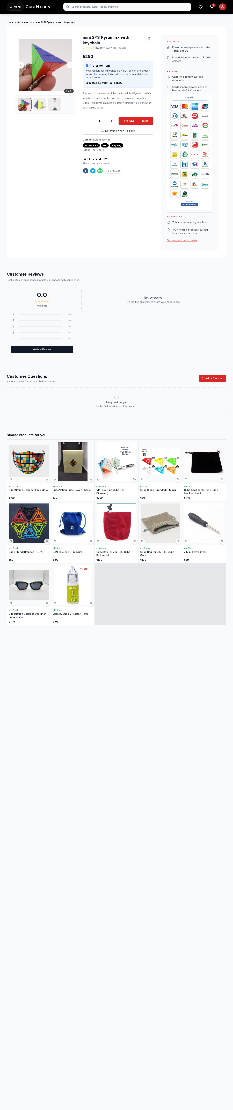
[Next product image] (70, 65)
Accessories (24, 22)
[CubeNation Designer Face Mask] (29, 470)
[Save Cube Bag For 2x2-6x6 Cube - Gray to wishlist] (142, 541)
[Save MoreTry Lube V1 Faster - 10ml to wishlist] (54, 603)
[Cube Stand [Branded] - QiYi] (29, 532)
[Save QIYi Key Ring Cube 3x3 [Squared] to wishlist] (98, 479)
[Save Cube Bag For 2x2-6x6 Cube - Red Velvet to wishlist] (98, 541)
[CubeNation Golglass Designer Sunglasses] (29, 594)
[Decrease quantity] (87, 121)
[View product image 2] (40, 104)
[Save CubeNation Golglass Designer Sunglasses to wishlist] (10, 603)
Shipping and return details (182, 240)
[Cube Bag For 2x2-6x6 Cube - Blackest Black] (204, 470)
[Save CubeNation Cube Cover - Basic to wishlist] (54, 479)
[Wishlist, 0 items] (200, 6)
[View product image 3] (55, 104)
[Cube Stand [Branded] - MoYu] (160, 470)
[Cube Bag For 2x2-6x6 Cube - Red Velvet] (116, 532)
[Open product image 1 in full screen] (45, 65)
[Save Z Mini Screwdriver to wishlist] (186, 541)
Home (10, 22)
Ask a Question (214, 378)
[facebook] (85, 171)
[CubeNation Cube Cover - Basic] (72, 470)
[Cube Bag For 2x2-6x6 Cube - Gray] (160, 532)
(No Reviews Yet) (105, 47)
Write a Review (42, 349)
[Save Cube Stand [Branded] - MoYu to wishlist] (142, 479)
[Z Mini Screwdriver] (204, 532)
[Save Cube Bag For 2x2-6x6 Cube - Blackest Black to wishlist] (186, 479)
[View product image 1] (25, 104)
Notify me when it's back (120, 130)
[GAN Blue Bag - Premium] (72, 532)
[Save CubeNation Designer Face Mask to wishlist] (10, 479)
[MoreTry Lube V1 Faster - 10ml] (72, 594)
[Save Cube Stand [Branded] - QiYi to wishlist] (10, 541)
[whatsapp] (100, 171)
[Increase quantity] (111, 121)
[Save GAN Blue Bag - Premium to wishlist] (54, 541)
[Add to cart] (47, 479)
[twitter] (93, 171)
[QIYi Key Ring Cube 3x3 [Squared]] (116, 470)
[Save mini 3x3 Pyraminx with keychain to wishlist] (149, 38)
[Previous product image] (20, 65)
